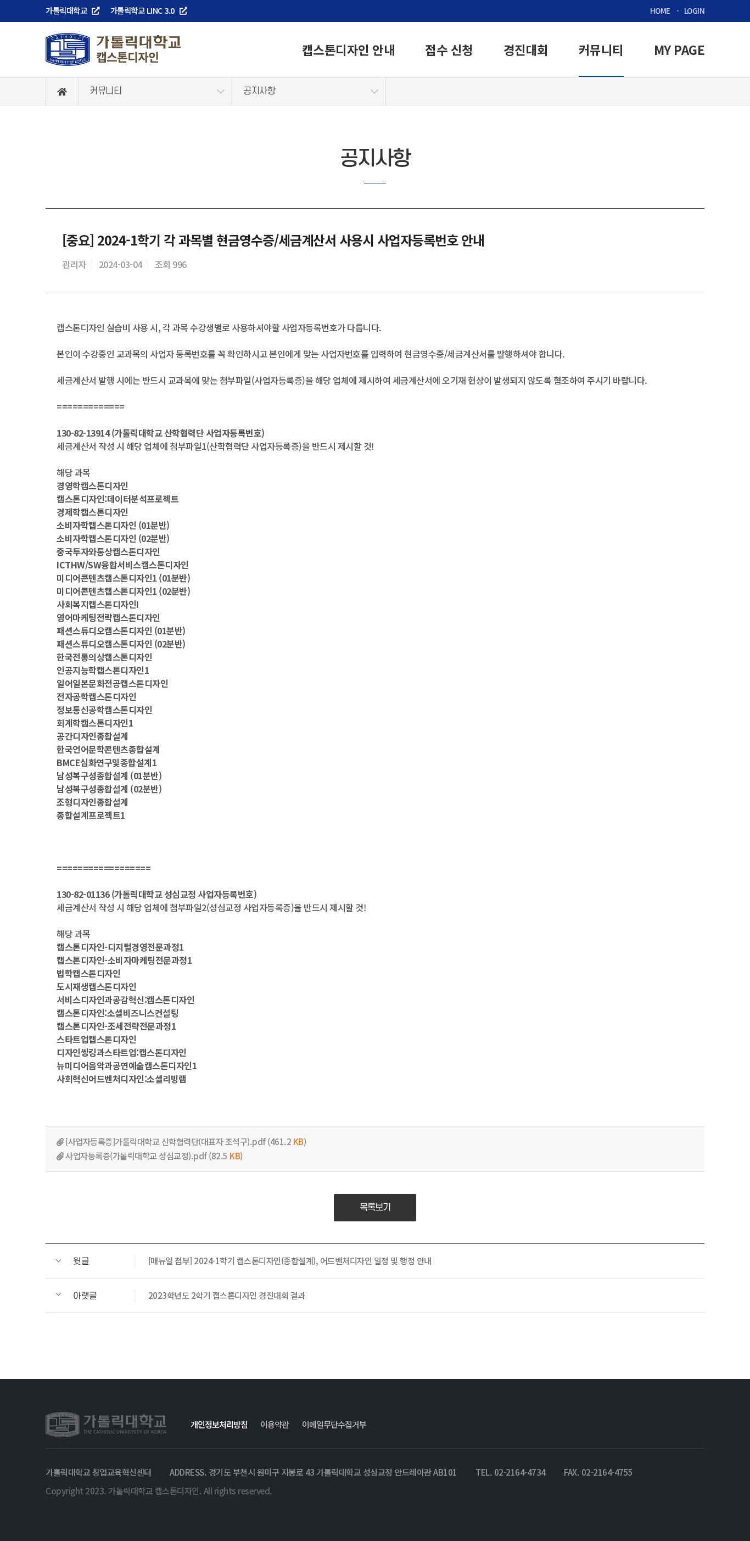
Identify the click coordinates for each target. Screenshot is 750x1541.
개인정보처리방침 (219, 1424)
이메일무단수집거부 (334, 1424)
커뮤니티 (601, 49)
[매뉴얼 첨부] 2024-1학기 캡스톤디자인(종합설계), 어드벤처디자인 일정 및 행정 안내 (252, 1260)
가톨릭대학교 (66, 10)
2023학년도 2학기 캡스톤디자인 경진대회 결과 (189, 1295)
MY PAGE (679, 49)
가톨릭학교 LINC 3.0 (142, 10)
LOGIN (694, 10)
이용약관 (274, 1424)
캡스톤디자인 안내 (348, 49)
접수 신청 (449, 49)
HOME (660, 10)
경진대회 (525, 49)
